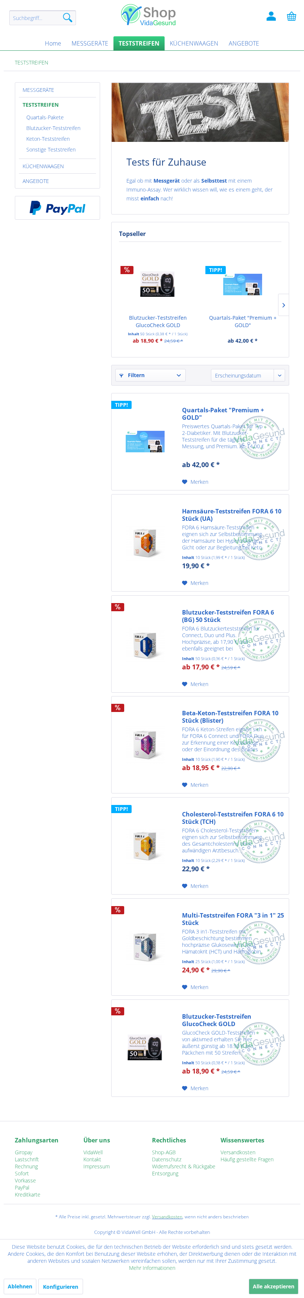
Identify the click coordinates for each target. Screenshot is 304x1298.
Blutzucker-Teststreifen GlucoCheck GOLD (158, 321)
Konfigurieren (60, 1286)
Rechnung (26, 1166)
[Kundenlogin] (271, 17)
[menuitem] (42, 21)
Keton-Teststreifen (48, 138)
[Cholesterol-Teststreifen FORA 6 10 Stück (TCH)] (145, 846)
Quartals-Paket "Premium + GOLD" (243, 321)
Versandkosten (238, 1152)
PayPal (22, 1187)
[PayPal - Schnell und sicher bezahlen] (57, 208)
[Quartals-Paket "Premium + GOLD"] (243, 284)
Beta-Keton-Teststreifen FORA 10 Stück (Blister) (230, 716)
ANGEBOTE (36, 180)
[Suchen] (67, 17)
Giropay (23, 1152)
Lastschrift (27, 1159)
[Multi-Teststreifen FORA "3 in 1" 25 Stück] (145, 947)
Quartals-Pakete (45, 117)
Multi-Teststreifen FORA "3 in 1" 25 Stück (233, 919)
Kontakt (92, 1159)
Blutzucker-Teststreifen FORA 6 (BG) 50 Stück (228, 616)
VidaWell (93, 1152)
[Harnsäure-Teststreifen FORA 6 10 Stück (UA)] (145, 543)
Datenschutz (166, 1159)
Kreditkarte (27, 1194)
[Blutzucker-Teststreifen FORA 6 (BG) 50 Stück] (145, 644)
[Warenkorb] (292, 17)
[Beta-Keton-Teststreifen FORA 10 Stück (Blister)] (145, 744)
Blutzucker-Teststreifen (53, 128)
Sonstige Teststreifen (51, 149)
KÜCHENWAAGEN (43, 166)
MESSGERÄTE (38, 89)
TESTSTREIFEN (41, 104)
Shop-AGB (164, 1152)
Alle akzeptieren (273, 1286)
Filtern (135, 375)
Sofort (22, 1173)
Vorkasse (25, 1180)
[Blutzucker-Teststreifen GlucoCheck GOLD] (158, 284)
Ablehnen (20, 1286)
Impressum (96, 1166)
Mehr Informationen (152, 1267)
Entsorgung (165, 1173)
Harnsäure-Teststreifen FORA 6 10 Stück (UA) (231, 514)
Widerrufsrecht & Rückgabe (183, 1166)
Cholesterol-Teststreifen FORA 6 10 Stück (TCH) (233, 818)
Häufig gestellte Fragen (247, 1159)
